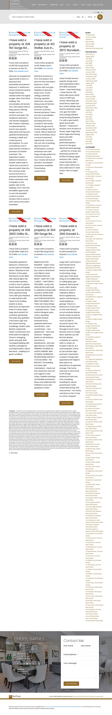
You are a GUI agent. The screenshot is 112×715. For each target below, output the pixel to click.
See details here (21, 71)
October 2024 (90, 106)
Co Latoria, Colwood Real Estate (26, 412)
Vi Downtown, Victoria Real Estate (39, 443)
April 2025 (89, 92)
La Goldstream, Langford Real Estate (46, 423)
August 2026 (90, 56)
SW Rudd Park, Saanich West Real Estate (70, 440)
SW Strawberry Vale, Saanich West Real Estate (20, 442)
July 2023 (89, 137)
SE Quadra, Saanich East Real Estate (60, 434)
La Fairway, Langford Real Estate (65, 421)
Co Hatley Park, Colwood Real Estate (62, 411)
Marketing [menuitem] (54, 5)
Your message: (70, 663)
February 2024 (91, 123)
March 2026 (90, 68)
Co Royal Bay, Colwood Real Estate (61, 412)
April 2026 (89, 65)
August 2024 (90, 110)
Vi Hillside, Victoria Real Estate (35, 445)
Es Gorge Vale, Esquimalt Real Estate (17, 418)
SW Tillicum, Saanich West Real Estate (40, 442)
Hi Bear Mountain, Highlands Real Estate (42, 420)
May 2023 (89, 141)
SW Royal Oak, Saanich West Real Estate (50, 440)
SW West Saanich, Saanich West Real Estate (59, 442)
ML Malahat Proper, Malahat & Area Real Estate (33, 428)
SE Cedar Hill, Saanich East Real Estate (71, 431)
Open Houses (90, 44)
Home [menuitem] (34, 5)
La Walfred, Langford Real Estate (45, 426)
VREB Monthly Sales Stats (94, 48)
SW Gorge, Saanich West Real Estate (19, 55)
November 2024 (91, 103)
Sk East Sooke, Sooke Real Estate (57, 436)
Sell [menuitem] (68, 5)
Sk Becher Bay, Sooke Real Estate (26, 436)
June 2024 (89, 115)
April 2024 (89, 119)
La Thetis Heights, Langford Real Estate (28, 426)
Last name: (86, 645)
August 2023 (90, 135)
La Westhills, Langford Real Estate (61, 426)
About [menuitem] (75, 5)
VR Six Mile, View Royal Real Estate (38, 448)
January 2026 (90, 72)
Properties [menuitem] (42, 5)
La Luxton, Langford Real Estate (48, 424)
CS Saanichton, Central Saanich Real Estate (29, 415)
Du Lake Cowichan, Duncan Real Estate (53, 417)
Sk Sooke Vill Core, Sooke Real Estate (48, 437)
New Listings (90, 42)
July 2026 (89, 59)
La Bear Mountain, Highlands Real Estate (28, 421)
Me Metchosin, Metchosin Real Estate (46, 427)
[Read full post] (19, 35)
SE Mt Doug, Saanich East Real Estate (23, 434)
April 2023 (89, 144)
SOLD (102, 12)
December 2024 (91, 101)
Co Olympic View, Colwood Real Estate (43, 412)
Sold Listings (90, 46)
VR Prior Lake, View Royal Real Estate (21, 448)
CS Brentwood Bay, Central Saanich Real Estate (93, 201)
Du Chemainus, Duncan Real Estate (17, 417)
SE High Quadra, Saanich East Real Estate (38, 433)
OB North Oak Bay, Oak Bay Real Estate (41, 430)
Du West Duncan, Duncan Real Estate (71, 417)
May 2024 (89, 117)
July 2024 (89, 112)
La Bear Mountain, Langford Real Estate (48, 421)
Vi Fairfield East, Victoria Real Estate (56, 443)
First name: (68, 645)
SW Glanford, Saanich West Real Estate (46, 439)
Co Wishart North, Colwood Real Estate (40, 414)
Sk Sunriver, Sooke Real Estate (64, 437)
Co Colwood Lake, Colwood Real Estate (45, 411)
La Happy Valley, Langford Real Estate (65, 423)
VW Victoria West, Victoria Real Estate (21, 449)
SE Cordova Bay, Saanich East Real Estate (18, 433)
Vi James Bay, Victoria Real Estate (51, 445)
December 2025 (91, 74)
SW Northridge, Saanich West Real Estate (31, 440)
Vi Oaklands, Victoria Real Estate (26, 446)
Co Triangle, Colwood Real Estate (22, 414)
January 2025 (90, 99)
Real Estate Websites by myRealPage (92, 696)
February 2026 (91, 70)
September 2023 (91, 132)
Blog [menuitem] (83, 5)
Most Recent (90, 54)
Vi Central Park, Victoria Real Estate (23, 443)
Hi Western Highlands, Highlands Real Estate (63, 420)
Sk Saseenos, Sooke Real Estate (31, 437)
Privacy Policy (77, 696)
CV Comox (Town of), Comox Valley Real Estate (69, 415)
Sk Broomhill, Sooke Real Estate (41, 436)
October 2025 (90, 79)
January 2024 (90, 126)
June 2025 (89, 88)
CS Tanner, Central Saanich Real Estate (49, 415)
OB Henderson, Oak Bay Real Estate (23, 430)
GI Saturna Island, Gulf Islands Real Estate (22, 420)
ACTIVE (95, 12)
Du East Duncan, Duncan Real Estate (35, 417)
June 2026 (89, 61)
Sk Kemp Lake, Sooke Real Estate (72, 436)
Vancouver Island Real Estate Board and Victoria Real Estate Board (63, 706)
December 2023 (91, 128)
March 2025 (90, 94)
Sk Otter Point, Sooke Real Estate (16, 437)
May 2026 (89, 63)
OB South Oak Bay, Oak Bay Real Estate (59, 430)
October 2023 (90, 130)
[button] (18, 664)
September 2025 (91, 81)
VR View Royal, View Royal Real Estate (55, 448)
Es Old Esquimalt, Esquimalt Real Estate (55, 418)
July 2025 (89, 85)
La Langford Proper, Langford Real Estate (31, 424)
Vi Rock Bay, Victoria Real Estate (41, 446)
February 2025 (91, 97)
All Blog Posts (90, 35)
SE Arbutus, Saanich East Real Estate (33, 431)
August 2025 (90, 83)
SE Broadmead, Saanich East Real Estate (51, 431)
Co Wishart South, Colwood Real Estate (58, 414)
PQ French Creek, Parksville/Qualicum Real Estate (94, 395)
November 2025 (91, 77)
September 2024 (91, 108)
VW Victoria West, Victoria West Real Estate (40, 449)
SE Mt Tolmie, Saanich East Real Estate (42, 434)
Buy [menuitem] (61, 5)
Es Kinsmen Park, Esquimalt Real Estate (36, 418)
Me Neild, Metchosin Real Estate (62, 427)
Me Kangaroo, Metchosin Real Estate (28, 427)
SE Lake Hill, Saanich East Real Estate (57, 433)
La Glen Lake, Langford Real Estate (30, 423)
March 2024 (90, 121)
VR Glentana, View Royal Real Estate (58, 446)
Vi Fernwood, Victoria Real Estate (20, 445)
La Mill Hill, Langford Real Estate (63, 424)
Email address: (70, 654)
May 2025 (89, 90)
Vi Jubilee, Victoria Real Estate (66, 445)
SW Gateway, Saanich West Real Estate (27, 439)
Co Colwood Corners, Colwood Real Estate (25, 411)
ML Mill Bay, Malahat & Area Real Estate (54, 428)
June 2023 (89, 139)
